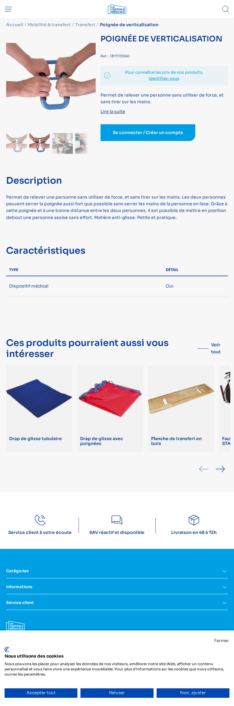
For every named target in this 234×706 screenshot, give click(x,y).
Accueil (14, 24)
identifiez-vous (164, 78)
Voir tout (216, 348)
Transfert (85, 24)
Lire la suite (113, 111)
